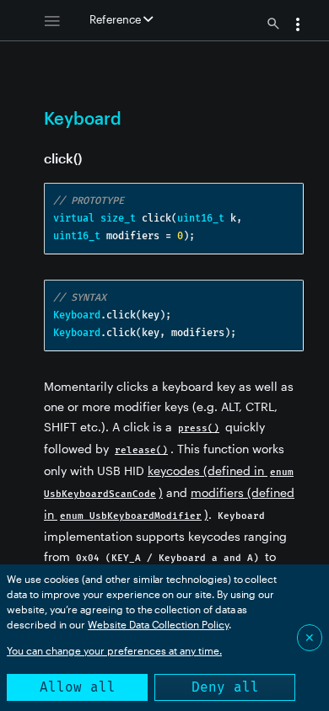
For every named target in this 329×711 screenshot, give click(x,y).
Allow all (78, 687)
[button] (298, 26)
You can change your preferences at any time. (114, 650)
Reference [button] (116, 19)
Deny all (225, 687)
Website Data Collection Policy (158, 624)
